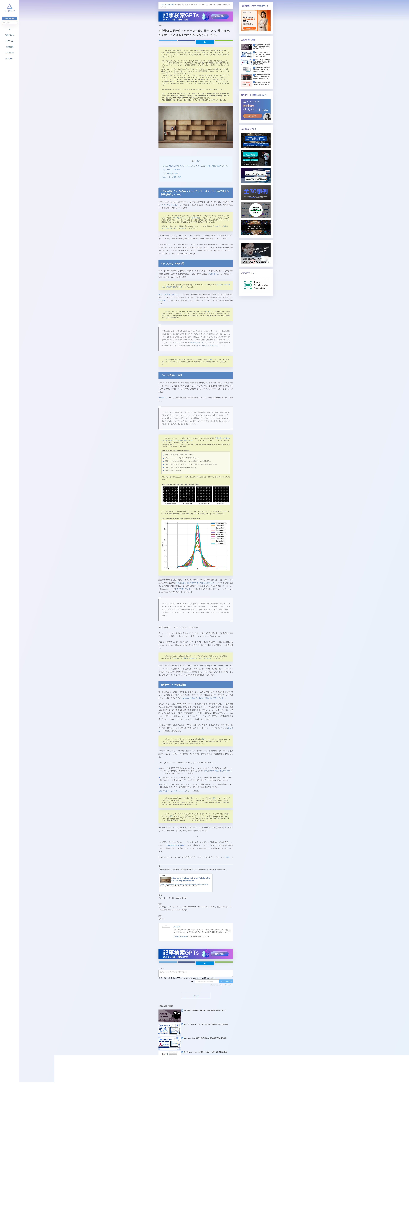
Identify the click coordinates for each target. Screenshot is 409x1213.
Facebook (183, 936)
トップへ (196, 996)
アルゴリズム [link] (177, 842)
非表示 (197, 161)
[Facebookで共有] (186, 40)
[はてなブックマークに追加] (205, 42)
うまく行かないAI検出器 (171, 170)
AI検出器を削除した (196, 343)
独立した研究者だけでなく (168, 294)
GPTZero (207, 311)
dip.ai (259, 1207)
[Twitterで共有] (168, 40)
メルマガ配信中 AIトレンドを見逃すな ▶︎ (174, 1196)
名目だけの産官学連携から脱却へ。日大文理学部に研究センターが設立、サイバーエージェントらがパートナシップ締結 (206, 1066)
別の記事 (161, 300)
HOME (163, 5)
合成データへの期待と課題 (171, 177)
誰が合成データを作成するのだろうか (174, 791)
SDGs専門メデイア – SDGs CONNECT (242, 1207)
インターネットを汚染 (168, 205)
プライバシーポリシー (179, 1207)
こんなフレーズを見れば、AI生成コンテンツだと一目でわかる (192, 658)
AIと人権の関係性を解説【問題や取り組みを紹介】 (200, 1079)
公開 (210, 359)
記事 (214, 798)
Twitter (176, 936)
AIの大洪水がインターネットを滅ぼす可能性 (186, 218)
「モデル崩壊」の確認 (170, 173)
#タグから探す (9, 18)
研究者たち (162, 398)
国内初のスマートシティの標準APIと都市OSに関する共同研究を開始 (205, 1052)
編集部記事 (9, 47)
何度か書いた (214, 274)
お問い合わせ (9, 59)
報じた (204, 739)
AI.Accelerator (9, 53)
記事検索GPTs (9, 35)
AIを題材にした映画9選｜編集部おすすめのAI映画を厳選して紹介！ (205, 1010)
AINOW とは (9, 41)
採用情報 (165, 1207)
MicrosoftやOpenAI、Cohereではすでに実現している (203, 698)
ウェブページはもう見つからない (207, 346)
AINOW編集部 (170, 5)
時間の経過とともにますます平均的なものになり (195, 583)
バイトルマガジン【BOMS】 (218, 1207)
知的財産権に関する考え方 (198, 1207)
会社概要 (155, 1207)
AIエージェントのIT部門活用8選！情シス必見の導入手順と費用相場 (205, 1038)
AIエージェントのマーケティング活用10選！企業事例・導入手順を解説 (206, 1024)
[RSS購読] (224, 40)
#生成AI (180, 1138)
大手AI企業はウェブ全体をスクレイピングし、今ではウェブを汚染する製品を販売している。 (195, 166)
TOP (9, 29)
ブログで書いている (182, 589)
